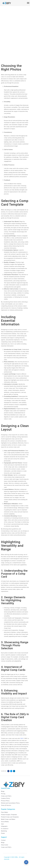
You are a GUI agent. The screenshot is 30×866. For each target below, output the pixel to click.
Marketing (4, 831)
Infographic (4, 826)
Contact (3, 840)
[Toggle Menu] (28, 3)
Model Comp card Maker (8, 819)
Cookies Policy (5, 798)
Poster (3, 833)
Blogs (2, 791)
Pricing (3, 793)
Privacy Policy (5, 800)
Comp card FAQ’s (6, 796)
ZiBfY (22, 738)
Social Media (5, 821)
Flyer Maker (4, 812)
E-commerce (4, 828)
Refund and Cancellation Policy (10, 803)
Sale (2, 824)
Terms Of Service (6, 805)
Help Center (4, 845)
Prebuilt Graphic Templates (9, 814)
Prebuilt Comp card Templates (10, 817)
